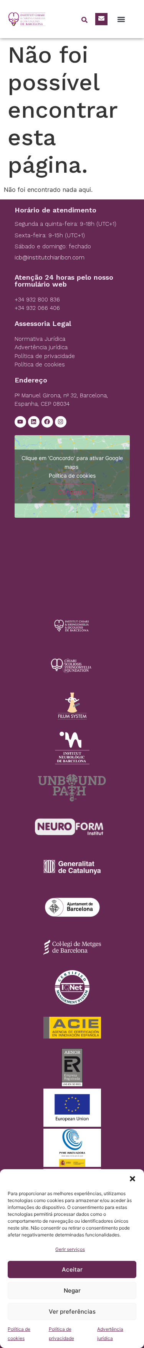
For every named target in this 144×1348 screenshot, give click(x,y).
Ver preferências (72, 1311)
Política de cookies (72, 475)
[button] (132, 1179)
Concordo (72, 491)
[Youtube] (20, 422)
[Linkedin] (34, 422)
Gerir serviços (70, 1249)
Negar (72, 1290)
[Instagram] (60, 422)
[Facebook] (47, 422)
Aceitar (72, 1269)
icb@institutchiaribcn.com (49, 257)
